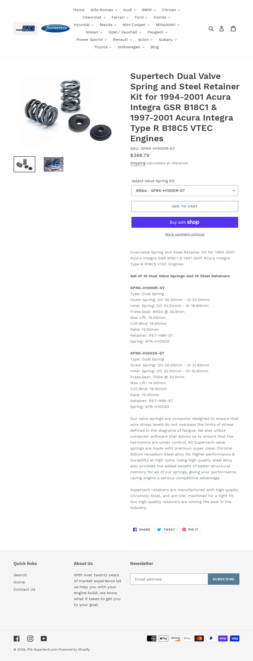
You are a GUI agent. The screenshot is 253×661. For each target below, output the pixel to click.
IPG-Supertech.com (42, 649)
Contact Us (24, 589)
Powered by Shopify (74, 649)
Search (20, 575)
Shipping (138, 163)
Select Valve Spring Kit (153, 180)
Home (19, 582)
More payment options (184, 234)
